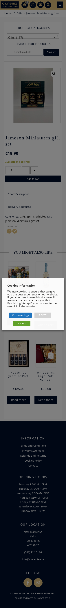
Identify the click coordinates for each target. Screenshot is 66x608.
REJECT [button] (42, 315)
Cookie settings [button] (20, 315)
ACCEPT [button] (21, 323)
